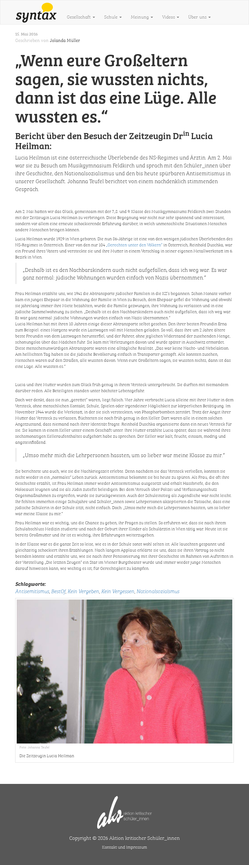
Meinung (140, 16)
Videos (169, 16)
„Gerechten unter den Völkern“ (134, 244)
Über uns (198, 16)
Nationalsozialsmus (157, 591)
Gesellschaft (79, 16)
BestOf (58, 591)
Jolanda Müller (65, 40)
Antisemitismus (32, 591)
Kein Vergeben (83, 591)
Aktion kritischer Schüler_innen (144, 837)
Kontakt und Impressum (124, 847)
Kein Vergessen (117, 591)
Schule (111, 16)
